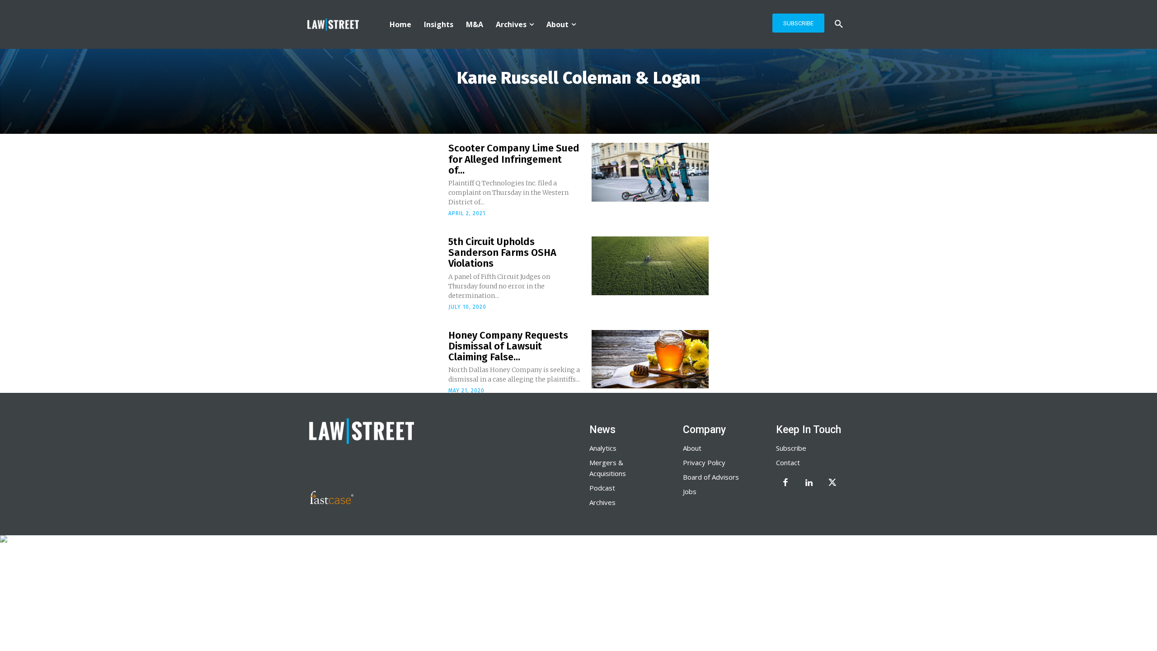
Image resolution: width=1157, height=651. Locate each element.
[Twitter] (832, 483)
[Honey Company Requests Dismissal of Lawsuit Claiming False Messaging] (650, 359)
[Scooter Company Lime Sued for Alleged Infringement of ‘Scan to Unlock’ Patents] (650, 172)
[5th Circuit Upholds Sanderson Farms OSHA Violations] (650, 265)
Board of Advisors (711, 476)
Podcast (602, 487)
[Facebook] (785, 483)
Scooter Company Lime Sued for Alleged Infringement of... (513, 159)
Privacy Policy (704, 462)
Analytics (602, 448)
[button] (839, 24)
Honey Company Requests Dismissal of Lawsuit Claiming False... (508, 346)
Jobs (689, 491)
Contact (788, 462)
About (692, 448)
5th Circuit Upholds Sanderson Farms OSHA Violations (502, 252)
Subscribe (791, 448)
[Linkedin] (809, 483)
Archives (602, 502)
